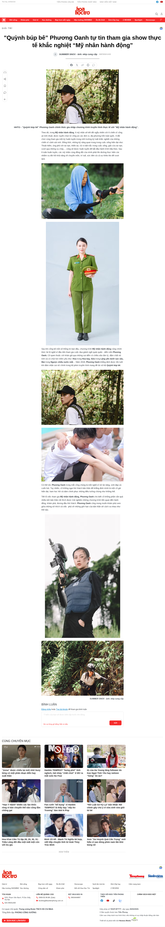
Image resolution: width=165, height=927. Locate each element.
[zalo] (121, 901)
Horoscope (150, 20)
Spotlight (138, 20)
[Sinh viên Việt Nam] (155, 877)
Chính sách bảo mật (146, 894)
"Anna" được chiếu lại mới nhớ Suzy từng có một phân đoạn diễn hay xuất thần (21, 773)
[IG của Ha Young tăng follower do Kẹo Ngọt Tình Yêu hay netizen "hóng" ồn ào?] (106, 756)
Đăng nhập (46, 709)
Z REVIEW (127, 20)
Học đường (46, 20)
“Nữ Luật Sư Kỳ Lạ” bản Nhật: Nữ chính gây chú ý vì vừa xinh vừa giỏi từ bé (106, 807)
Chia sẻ (5, 79)
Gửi (115, 723)
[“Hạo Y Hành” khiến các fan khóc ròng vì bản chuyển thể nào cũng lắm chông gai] (21, 790)
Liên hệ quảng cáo (45, 894)
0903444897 (76, 897)
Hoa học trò (9, 874)
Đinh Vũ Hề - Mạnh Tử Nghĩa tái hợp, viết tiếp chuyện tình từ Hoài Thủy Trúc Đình (63, 842)
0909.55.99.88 (44, 897)
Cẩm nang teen (135, 884)
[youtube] (161, 2)
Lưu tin (5, 85)
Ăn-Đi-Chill (100, 20)
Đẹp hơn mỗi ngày (62, 20)
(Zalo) (53, 897)
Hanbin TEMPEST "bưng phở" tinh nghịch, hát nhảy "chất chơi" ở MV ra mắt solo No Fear (63, 773)
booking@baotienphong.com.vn (51, 901)
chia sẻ (71, 65)
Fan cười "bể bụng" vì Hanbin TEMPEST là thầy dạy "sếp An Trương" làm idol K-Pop (59, 807)
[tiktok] (115, 900)
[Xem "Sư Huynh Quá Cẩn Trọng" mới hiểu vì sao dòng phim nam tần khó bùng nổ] (106, 825)
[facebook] (157, 2)
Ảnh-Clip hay (113, 20)
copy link (82, 65)
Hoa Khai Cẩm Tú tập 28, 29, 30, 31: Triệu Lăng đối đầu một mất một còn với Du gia (20, 842)
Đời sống (13, 20)
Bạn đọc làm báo (16, 921)
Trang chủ (4, 20)
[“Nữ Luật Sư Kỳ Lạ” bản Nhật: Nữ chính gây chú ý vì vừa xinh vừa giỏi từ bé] (106, 790)
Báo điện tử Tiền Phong (82, 11)
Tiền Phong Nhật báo (87, 2)
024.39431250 (10, 903)
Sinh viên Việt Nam (108, 2)
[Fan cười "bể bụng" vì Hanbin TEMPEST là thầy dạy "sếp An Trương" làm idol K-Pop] (63, 790)
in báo (88, 65)
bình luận (93, 65)
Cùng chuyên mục (16, 741)
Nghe (5, 72)
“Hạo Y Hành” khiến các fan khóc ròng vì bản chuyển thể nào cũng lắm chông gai (21, 807)
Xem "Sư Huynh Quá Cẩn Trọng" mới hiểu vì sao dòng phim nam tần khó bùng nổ (106, 842)
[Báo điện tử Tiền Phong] (136, 877)
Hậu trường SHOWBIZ (83, 20)
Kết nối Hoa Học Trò (82, 888)
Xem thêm (161, 20)
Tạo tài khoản (62, 709)
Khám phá (25, 20)
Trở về (5, 99)
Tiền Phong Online (65, 2)
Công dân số (43, 888)
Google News (161, 28)
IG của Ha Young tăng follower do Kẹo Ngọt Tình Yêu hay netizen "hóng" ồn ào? (104, 773)
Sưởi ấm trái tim (99, 884)
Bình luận (5, 92)
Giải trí (35, 20)
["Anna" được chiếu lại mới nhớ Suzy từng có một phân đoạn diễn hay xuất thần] (21, 756)
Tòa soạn (6, 894)
